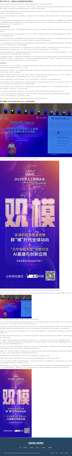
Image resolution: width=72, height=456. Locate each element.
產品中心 (50, 2)
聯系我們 (61, 2)
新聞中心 (56, 2)
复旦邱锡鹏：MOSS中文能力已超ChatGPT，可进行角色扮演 (17, 101)
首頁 (36, 2)
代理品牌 (45, 2)
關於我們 (40, 2)
